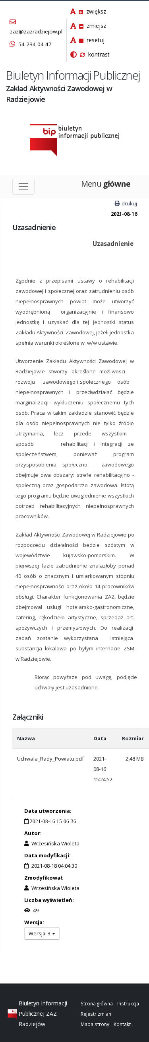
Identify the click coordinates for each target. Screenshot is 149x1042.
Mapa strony (95, 1024)
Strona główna (97, 1003)
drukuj (129, 203)
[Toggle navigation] (23, 187)
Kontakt (122, 1024)
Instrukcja (128, 1003)
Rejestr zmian (96, 1014)
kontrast (98, 54)
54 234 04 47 (34, 44)
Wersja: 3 (40, 933)
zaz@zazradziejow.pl (36, 31)
